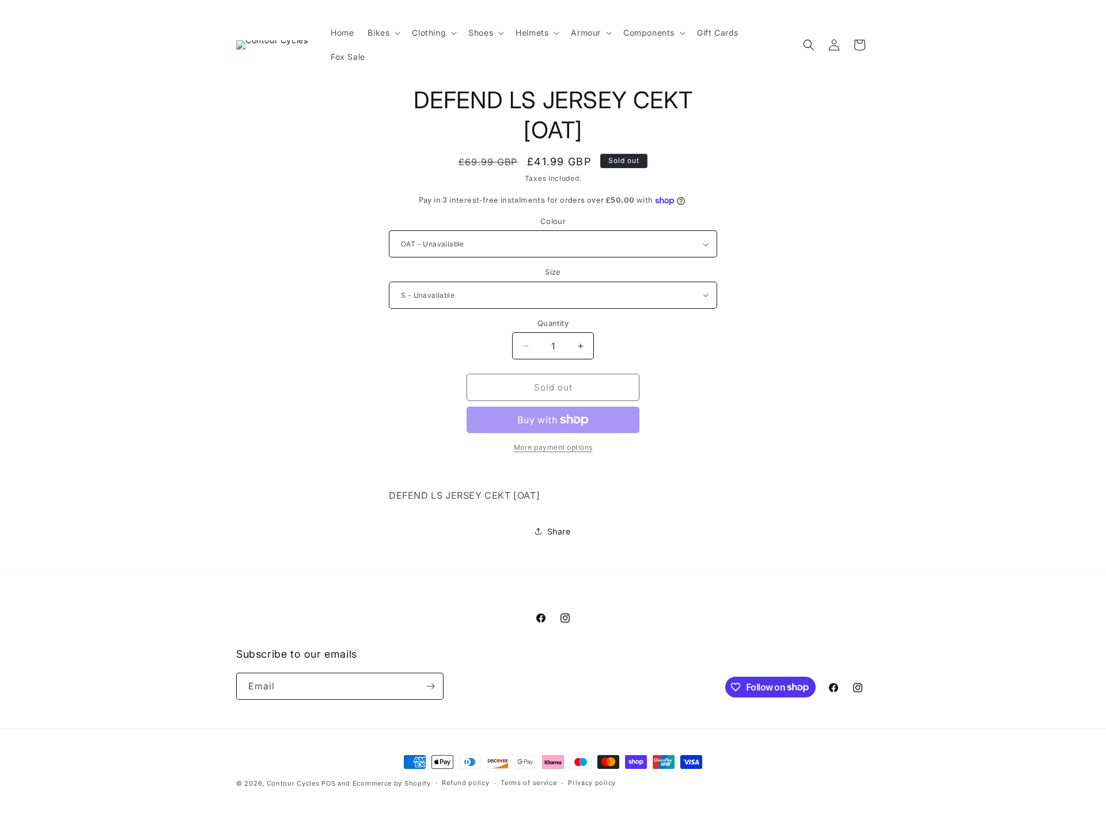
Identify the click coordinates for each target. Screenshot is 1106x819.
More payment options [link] (553, 447)
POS (328, 783)
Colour (553, 221)
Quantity (553, 323)
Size (553, 271)
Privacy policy (592, 783)
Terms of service (528, 783)
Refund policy (465, 783)
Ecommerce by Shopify (392, 783)
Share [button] (559, 531)
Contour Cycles (293, 783)
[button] (383, 33)
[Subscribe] (430, 686)
